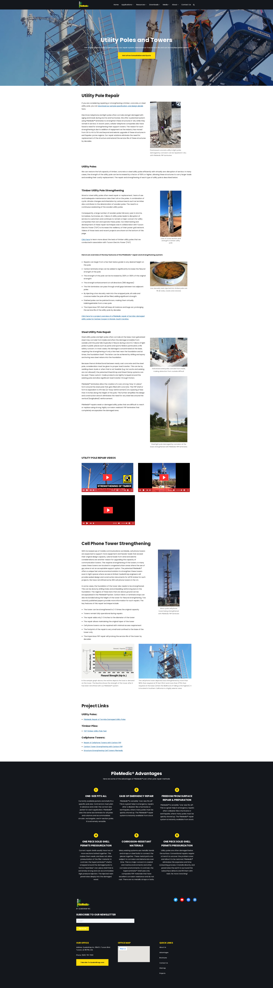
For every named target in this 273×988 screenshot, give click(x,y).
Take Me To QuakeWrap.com (92, 962)
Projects (162, 973)
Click (84, 239)
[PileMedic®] (83, 4)
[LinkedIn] (195, 900)
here (88, 239)
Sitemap (162, 968)
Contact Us (186, 4)
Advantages (163, 952)
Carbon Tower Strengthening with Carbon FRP (103, 746)
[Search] (194, 5)
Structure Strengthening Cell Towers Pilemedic (103, 750)
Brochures (163, 958)
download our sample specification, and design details (120, 106)
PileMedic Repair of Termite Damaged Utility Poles (105, 719)
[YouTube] (182, 900)
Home (116, 4)
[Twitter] (176, 900)
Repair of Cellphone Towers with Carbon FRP (102, 742)
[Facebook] (188, 900)
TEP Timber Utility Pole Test (95, 731)
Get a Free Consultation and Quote (136, 55)
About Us (162, 947)
